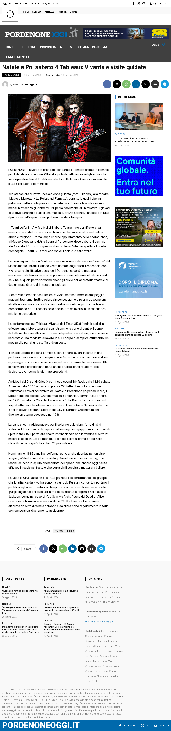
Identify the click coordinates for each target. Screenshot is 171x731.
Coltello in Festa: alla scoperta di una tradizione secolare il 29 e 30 (61, 609)
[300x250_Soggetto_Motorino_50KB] (139, 246)
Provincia (49, 587)
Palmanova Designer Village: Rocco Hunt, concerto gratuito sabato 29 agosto (137, 333)
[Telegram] (165, 84)
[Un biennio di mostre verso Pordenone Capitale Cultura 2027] (139, 116)
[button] (160, 44)
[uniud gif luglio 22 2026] (139, 195)
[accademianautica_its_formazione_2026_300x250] (139, 297)
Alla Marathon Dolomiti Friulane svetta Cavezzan (61, 592)
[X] (138, 3)
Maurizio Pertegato (25, 84)
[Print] (155, 84)
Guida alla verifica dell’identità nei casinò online (20, 592)
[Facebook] (133, 3)
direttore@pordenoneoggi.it (100, 621)
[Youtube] (144, 3)
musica (59, 530)
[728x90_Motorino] (126, 38)
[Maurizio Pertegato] (6, 84)
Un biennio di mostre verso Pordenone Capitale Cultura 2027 (135, 140)
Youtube (164, 725)
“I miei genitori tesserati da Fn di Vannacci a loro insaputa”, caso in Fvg (20, 610)
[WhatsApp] (126, 84)
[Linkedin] (136, 84)
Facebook (129, 725)
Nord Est (119, 328)
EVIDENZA (120, 134)
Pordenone (12, 74)
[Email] (145, 84)
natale (70, 530)
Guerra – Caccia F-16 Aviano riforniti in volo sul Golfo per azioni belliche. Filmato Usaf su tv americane (62, 628)
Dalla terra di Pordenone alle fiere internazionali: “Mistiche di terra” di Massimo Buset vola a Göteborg (20, 630)
